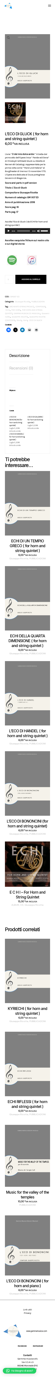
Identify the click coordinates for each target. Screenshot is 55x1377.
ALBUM (15, 905)
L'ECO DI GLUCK (35, 320)
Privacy (27, 1313)
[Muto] (38, 231)
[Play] (8, 231)
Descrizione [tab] (19, 355)
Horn (25, 320)
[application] (27, 231)
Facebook (22, 1346)
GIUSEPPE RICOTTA (20, 317)
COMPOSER (40, 306)
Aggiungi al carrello (31, 279)
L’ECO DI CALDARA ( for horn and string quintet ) (35, 420)
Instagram (38, 1346)
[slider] (45, 230)
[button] (8, 38)
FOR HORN (15, 310)
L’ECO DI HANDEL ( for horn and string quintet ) (17, 437)
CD (21, 905)
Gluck (19, 320)
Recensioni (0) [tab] (21, 368)
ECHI (8, 310)
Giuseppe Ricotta (22, 301)
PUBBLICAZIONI (38, 301)
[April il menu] (49, 5)
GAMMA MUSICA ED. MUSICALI (27, 313)
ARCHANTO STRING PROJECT (21, 306)
